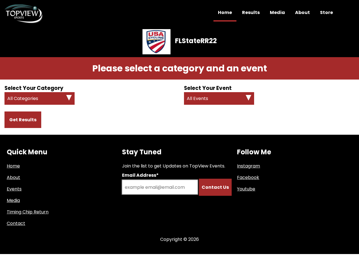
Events (14, 189)
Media (277, 12)
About (302, 12)
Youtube (246, 189)
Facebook (248, 177)
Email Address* (140, 175)
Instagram (248, 166)
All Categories (22, 98)
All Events (197, 98)
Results (251, 12)
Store (326, 12)
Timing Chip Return (28, 212)
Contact (16, 223)
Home (225, 12)
